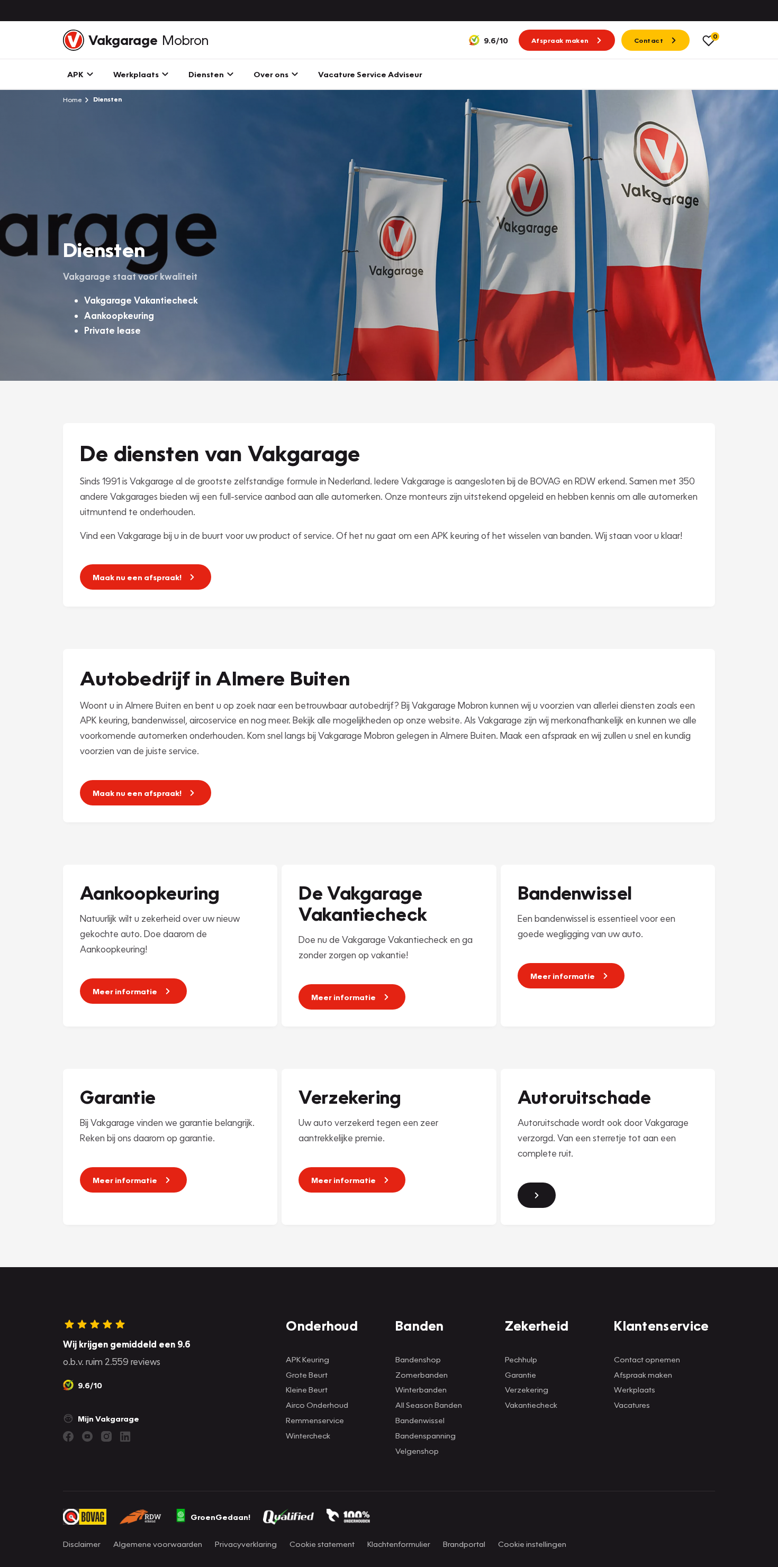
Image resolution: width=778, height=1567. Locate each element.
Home (72, 99)
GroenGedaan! (220, 1517)
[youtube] (87, 1436)
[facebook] (68, 1436)
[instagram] (106, 1436)
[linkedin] (125, 1436)
